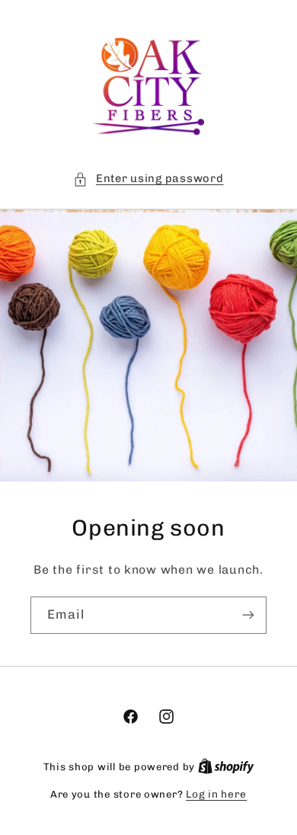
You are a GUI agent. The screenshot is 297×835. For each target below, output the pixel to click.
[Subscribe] (248, 615)
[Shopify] (226, 766)
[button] (148, 179)
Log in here (216, 794)
